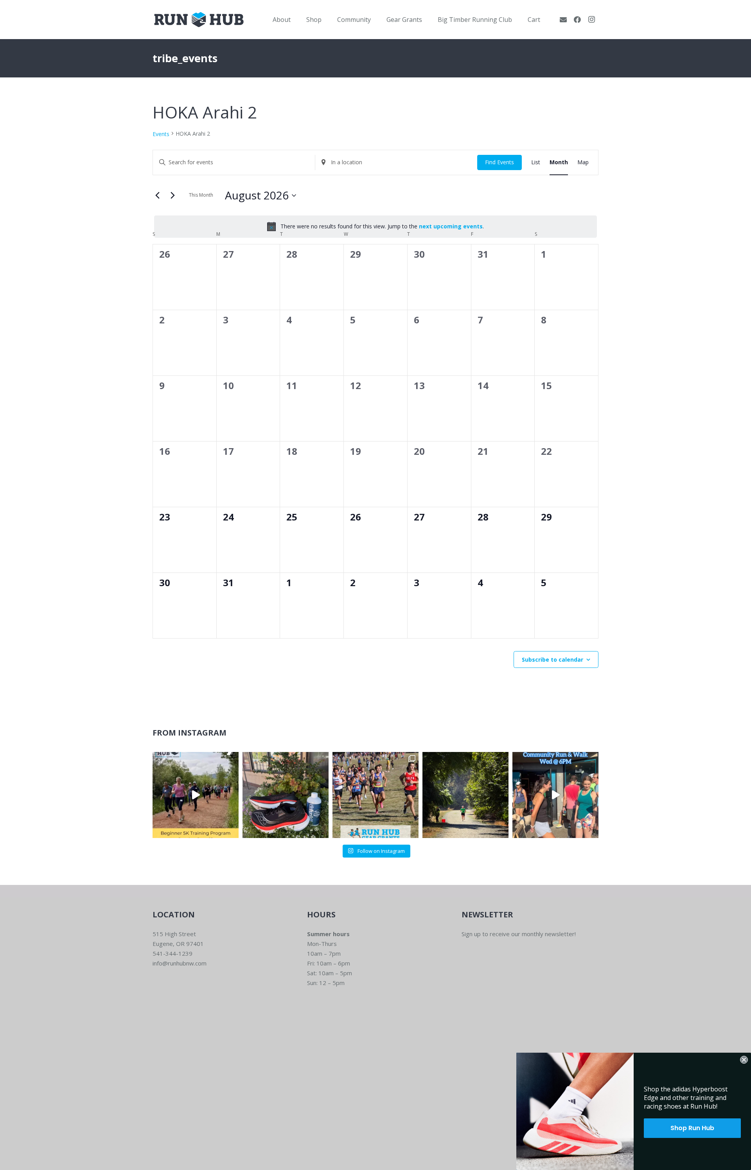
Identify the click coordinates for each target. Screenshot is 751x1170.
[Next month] (172, 195)
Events (161, 134)
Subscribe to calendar (552, 659)
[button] (296, 19)
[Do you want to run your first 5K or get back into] (196, 795)
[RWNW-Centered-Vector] (199, 19)
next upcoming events (451, 226)
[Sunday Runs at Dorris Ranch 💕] (465, 795)
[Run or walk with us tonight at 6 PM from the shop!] (555, 795)
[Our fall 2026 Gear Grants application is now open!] (375, 795)
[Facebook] (577, 20)
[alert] (375, 226)
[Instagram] (591, 20)
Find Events (499, 162)
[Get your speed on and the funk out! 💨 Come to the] (286, 795)
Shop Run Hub (692, 1127)
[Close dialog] (744, 1060)
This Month (201, 195)
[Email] (563, 20)
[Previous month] (157, 195)
